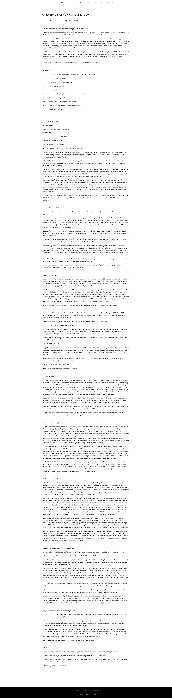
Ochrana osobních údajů (78, 690)
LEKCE (69, 3)
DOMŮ (61, 3)
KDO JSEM (98, 3)
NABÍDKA (78, 3)
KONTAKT (109, 3)
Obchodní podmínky (95, 690)
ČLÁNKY (88, 3)
